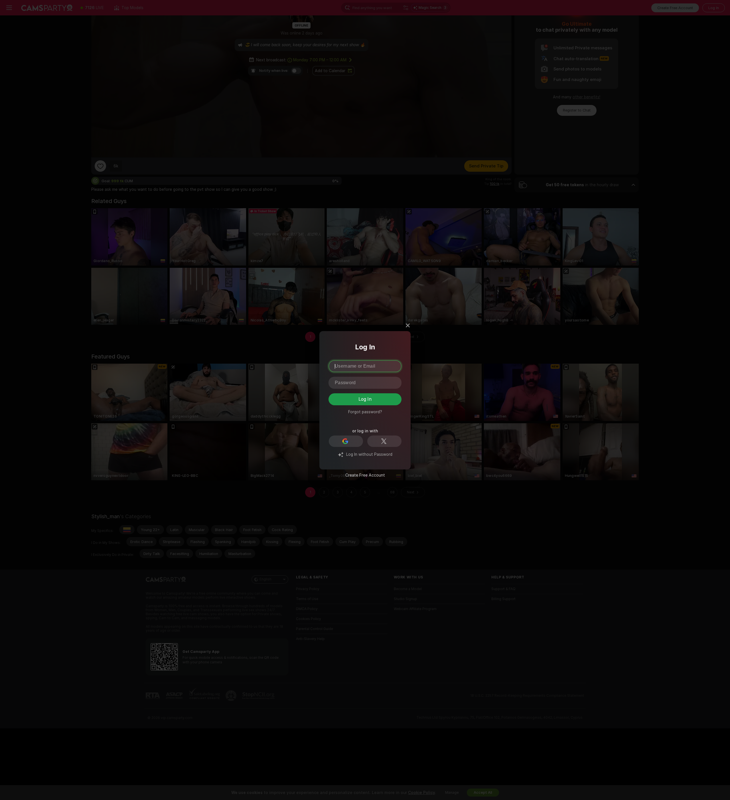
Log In (365, 399)
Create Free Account (365, 475)
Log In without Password (369, 454)
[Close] (408, 324)
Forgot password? (365, 412)
